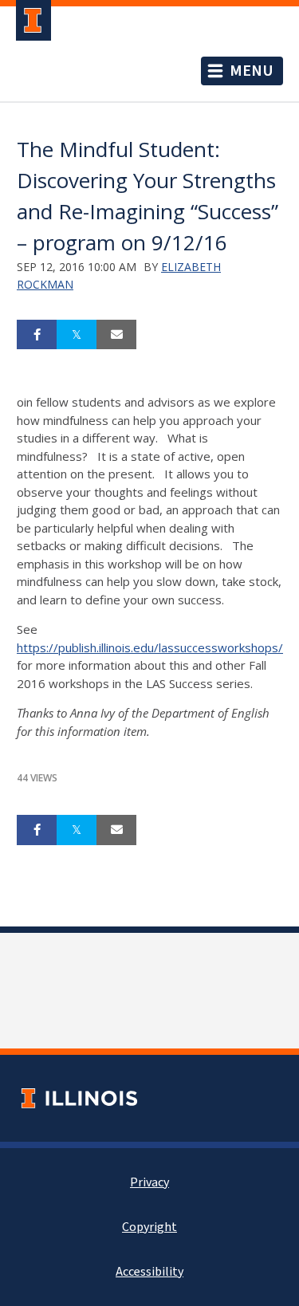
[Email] (116, 335)
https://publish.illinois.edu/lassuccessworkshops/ (150, 647)
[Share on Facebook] (37, 335)
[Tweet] (76, 335)
